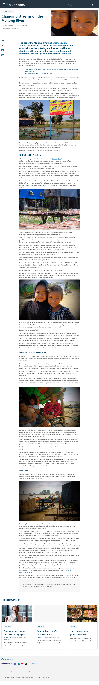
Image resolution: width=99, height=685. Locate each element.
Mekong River (56, 159)
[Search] (92, 5)
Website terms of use (26, 672)
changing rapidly (58, 42)
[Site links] (13, 659)
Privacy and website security (9, 672)
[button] (4, 4)
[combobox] (80, 5)
